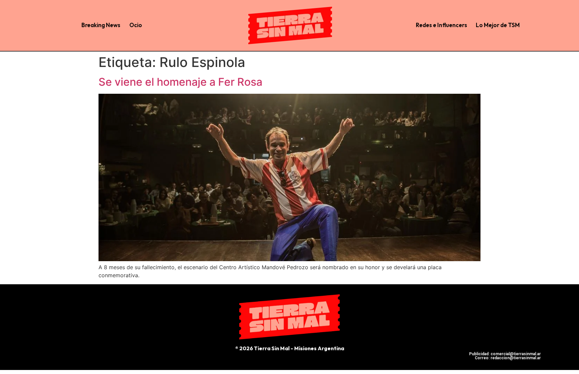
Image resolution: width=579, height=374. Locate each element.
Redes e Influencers (441, 24)
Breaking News (100, 24)
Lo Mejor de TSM (498, 24)
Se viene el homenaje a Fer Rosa (180, 81)
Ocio (135, 24)
